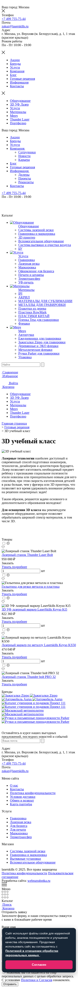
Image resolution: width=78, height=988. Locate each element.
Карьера (24, 159)
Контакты (17, 86)
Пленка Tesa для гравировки (38, 320)
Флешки (24, 323)
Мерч (14, 115)
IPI (20, 293)
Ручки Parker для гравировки (38, 353)
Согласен (39, 964)
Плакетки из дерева (32, 308)
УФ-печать (25, 282)
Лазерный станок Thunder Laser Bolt (27, 555)
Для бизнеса (18, 826)
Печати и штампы (31, 275)
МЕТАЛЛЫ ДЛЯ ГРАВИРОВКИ (42, 305)
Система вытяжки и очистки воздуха (44, 245)
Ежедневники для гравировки (39, 338)
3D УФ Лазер (19, 104)
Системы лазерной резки (36, 230)
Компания (17, 71)
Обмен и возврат (22, 800)
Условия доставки (22, 796)
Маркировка (27, 267)
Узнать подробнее (14, 567)
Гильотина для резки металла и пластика (30, 586)
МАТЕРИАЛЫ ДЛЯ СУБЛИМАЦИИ (45, 301)
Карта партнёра (21, 804)
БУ (20, 248)
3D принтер (26, 237)
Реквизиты (26, 182)
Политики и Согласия (36, 980)
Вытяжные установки (25, 858)
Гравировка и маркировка (36, 233)
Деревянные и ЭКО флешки (38, 346)
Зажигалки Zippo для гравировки (42, 342)
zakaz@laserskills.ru (15, 26)
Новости (24, 156)
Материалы (18, 112)
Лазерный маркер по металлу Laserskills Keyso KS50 (39, 645)
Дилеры (24, 174)
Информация (19, 82)
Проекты (24, 178)
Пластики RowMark (32, 312)
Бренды (15, 63)
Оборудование (20, 100)
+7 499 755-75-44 (14, 19)
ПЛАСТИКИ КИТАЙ (34, 316)
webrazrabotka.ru (38, 880)
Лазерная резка (29, 263)
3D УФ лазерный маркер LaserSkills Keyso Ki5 (34, 609)
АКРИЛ (24, 297)
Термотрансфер (29, 278)
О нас (14, 785)
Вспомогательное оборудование (41, 241)
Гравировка (26, 260)
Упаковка (25, 357)
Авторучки (26, 334)
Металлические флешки (35, 349)
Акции (15, 60)
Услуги (15, 67)
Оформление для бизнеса (36, 271)
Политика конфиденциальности (33, 793)
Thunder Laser (19, 119)
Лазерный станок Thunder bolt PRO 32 (29, 677)
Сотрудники (27, 152)
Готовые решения (22, 78)
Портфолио (18, 123)
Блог (13, 75)
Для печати (18, 829)
